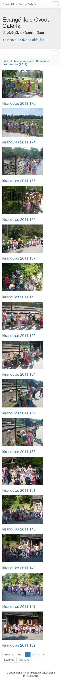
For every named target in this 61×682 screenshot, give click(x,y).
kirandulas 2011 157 (19, 258)
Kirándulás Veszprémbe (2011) (26, 62)
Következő (9, 659)
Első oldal (9, 654)
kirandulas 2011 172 (19, 103)
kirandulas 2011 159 (19, 297)
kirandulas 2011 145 (19, 529)
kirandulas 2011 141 (19, 606)
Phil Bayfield (32, 675)
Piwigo (26, 672)
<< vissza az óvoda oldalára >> (25, 39)
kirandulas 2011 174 (19, 142)
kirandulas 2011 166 (19, 181)
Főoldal (7, 61)
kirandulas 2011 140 (19, 568)
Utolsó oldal (24, 659)
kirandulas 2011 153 (19, 451)
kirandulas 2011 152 (19, 413)
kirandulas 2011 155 (19, 335)
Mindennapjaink (24, 61)
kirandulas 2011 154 (19, 374)
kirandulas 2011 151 (19, 490)
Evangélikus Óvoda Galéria (20, 4)
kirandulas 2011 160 (19, 219)
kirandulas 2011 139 (19, 645)
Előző (20, 654)
